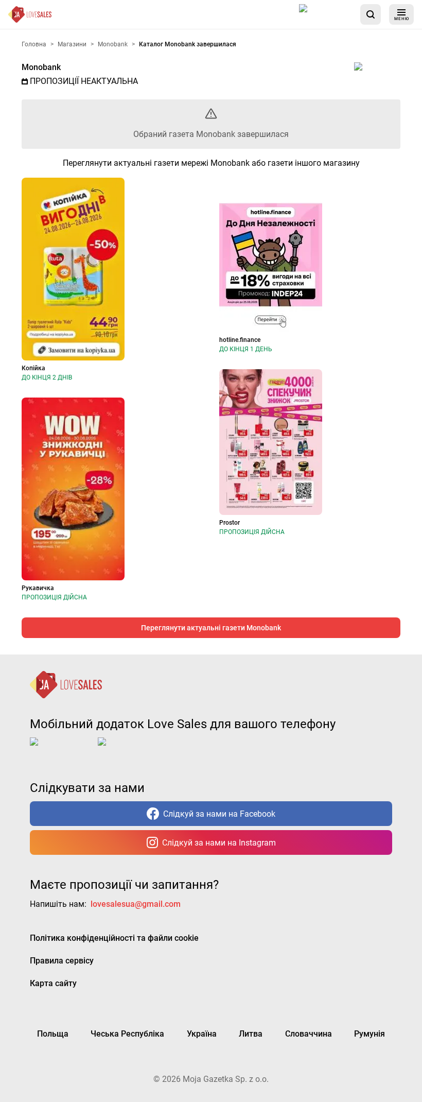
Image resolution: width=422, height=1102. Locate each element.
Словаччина (308, 1034)
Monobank (41, 67)
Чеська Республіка (127, 1034)
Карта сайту (53, 983)
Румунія (369, 1034)
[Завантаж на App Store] (326, 14)
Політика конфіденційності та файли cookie (114, 938)
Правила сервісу (62, 961)
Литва (250, 1034)
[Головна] (29, 14)
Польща (52, 1034)
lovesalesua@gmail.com (136, 904)
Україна (202, 1034)
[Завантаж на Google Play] (130, 749)
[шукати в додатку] (370, 14)
